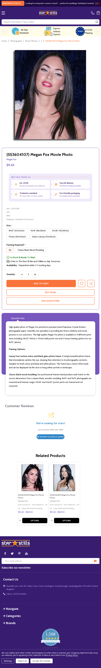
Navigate (12, 609)
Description (17, 318)
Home (4, 41)
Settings (8, 660)
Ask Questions (50, 300)
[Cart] (98, 13)
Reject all (22, 660)
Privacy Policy (71, 655)
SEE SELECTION (93, 3)
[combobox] (50, 22)
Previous (4, 31)
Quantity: (10, 274)
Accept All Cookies (41, 660)
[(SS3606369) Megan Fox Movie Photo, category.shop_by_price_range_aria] (64, 477)
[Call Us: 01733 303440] (93, 13)
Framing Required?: (16, 245)
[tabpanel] (33, 493)
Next (96, 31)
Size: (9, 225)
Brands (11, 623)
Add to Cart (41, 283)
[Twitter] (12, 553)
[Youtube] (26, 553)
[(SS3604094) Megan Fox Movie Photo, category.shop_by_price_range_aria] (32, 477)
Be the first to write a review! (50, 436)
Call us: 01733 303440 (16, 594)
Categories (13, 616)
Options (35, 520)
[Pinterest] (19, 553)
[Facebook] (5, 553)
